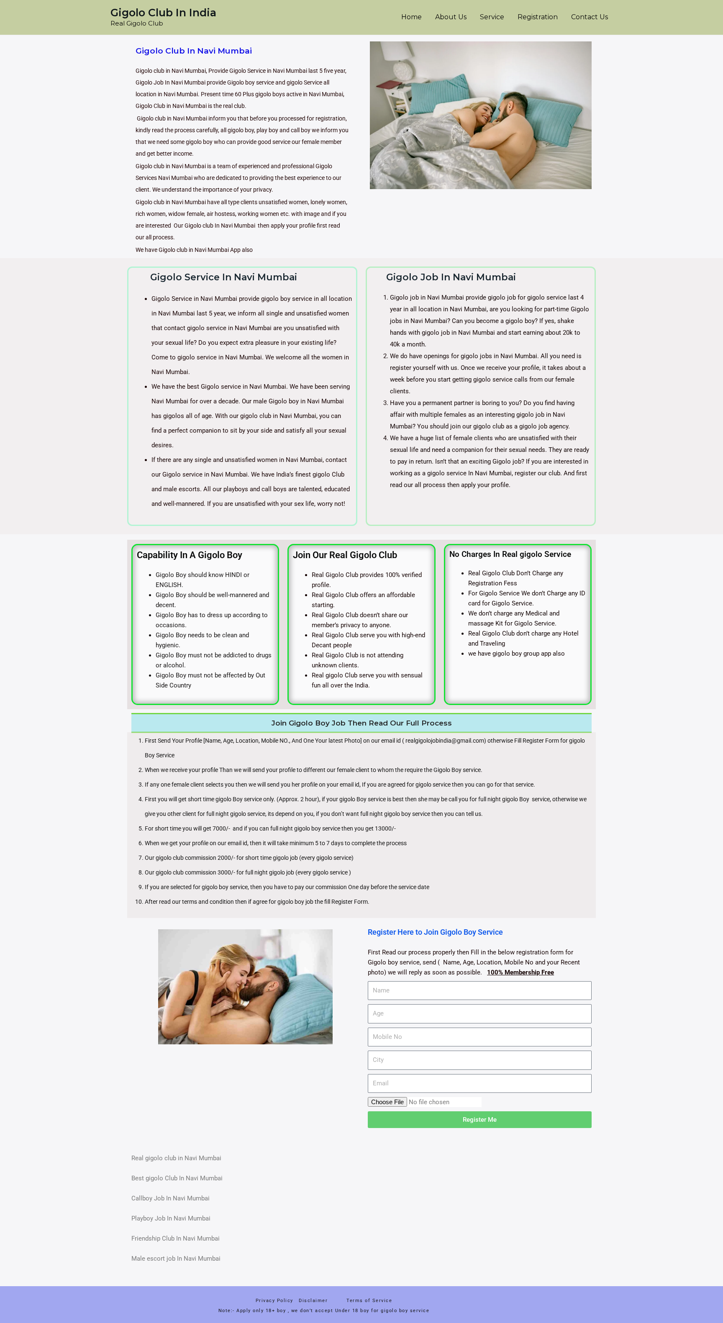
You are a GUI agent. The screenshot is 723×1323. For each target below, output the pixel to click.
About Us (451, 17)
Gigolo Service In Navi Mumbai (223, 277)
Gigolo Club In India (163, 12)
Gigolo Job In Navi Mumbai (451, 277)
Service (492, 17)
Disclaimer (315, 1300)
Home (411, 17)
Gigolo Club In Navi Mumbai (194, 51)
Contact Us (589, 17)
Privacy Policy (274, 1300)
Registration (538, 17)
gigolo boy (290, 901)
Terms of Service (369, 1300)
